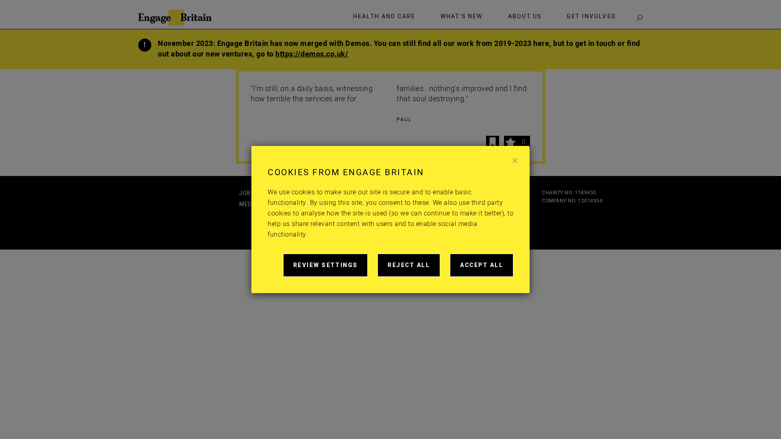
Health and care (384, 17)
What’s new (462, 17)
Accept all (486, 269)
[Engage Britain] (175, 18)
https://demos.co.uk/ (311, 54)
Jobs (246, 193)
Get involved (591, 17)
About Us (524, 17)
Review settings (330, 269)
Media (248, 204)
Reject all (414, 269)
